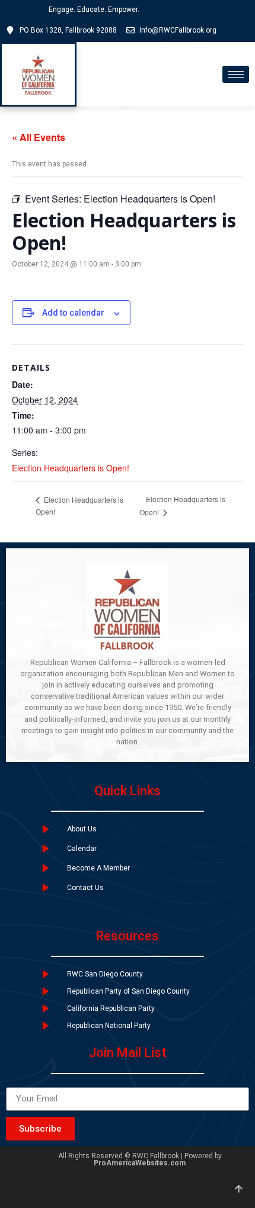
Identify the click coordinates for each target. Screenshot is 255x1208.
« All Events (38, 137)
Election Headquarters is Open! (70, 468)
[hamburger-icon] (235, 74)
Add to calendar (73, 312)
